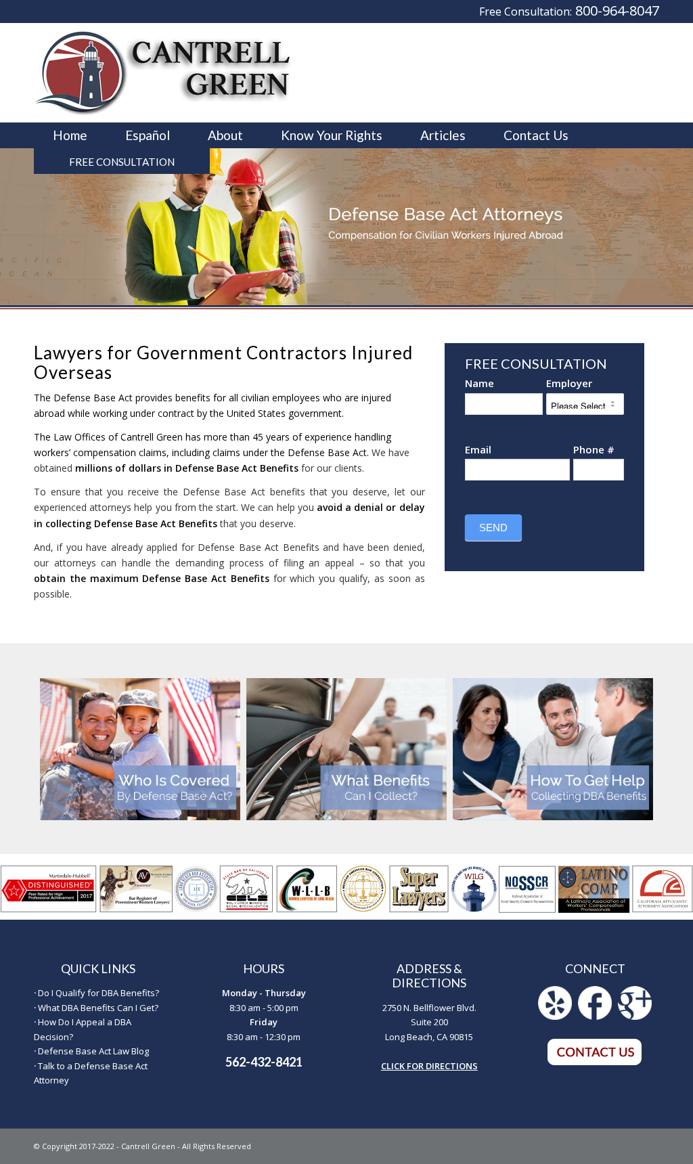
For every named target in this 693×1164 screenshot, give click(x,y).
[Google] (635, 1016)
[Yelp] (555, 1016)
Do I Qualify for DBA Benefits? (98, 993)
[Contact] (594, 1062)
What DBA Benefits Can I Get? (98, 1008)
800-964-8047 (617, 10)
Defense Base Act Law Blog (93, 1051)
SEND (493, 527)
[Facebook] (595, 1016)
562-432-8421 (264, 1061)
